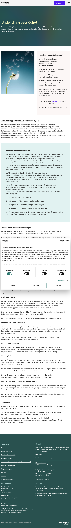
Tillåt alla (58, 285)
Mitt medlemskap (41, 463)
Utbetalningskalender (8, 465)
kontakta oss (56, 101)
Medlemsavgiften (6, 451)
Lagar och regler (6, 469)
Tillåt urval (35, 285)
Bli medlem (4, 448)
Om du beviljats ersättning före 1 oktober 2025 (16, 462)
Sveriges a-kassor (7, 479)
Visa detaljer (62, 280)
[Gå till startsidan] (5, 3)
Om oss (3, 476)
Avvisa (13, 285)
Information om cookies (25, 522)
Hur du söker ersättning (8, 455)
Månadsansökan (6, 458)
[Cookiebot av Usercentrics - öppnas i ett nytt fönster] (61, 241)
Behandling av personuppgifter (9, 522)
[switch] (26, 273)
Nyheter (3, 472)
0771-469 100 (40, 472)
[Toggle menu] (69, 3)
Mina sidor (39, 454)
